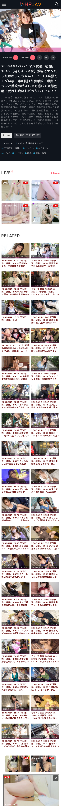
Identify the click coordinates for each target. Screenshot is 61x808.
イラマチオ (43, 148)
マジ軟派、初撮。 (12, 148)
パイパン (19, 153)
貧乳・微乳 (41, 153)
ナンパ (7, 153)
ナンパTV (29, 148)
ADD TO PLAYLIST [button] (30, 135)
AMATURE (9, 143)
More (56, 173)
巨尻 (29, 153)
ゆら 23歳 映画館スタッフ (30, 143)
